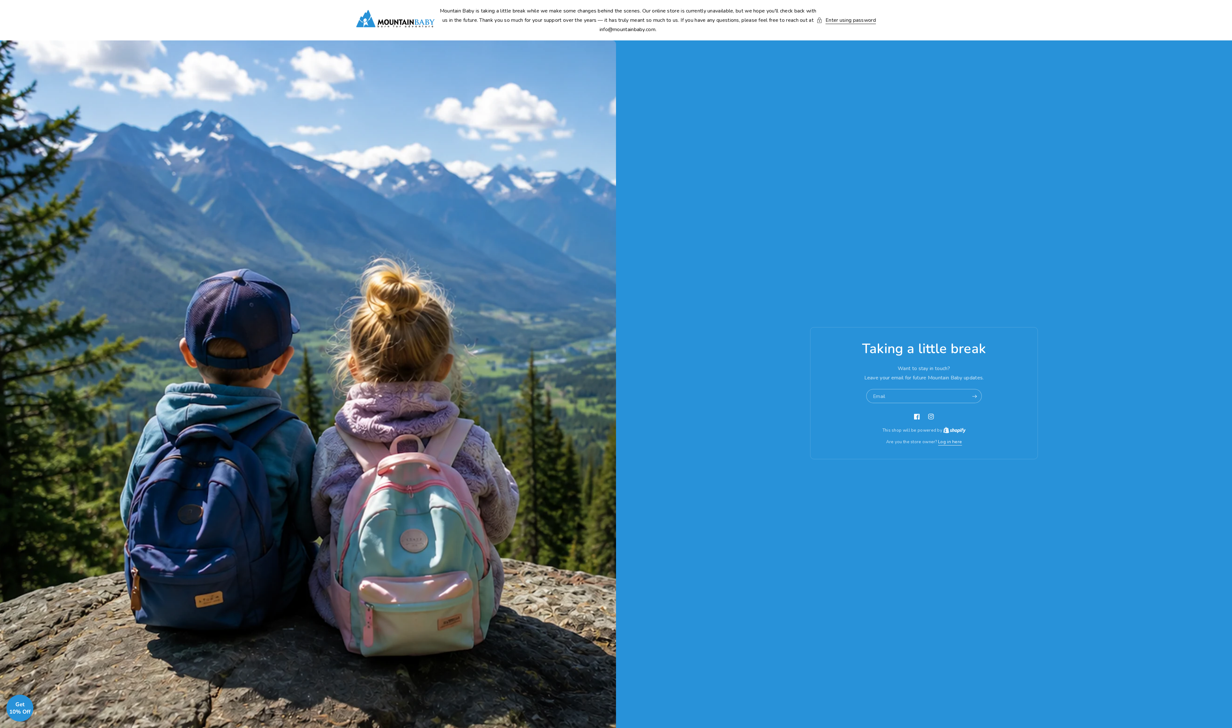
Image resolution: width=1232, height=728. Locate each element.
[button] (846, 20)
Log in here (950, 442)
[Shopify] (954, 430)
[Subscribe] (974, 396)
